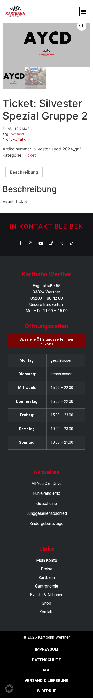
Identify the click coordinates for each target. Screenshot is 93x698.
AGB (47, 670)
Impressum (46, 649)
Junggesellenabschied (46, 513)
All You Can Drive (47, 483)
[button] (83, 11)
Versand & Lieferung (47, 680)
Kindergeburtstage (46, 523)
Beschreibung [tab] (24, 172)
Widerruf (46, 691)
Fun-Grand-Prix (46, 493)
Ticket (30, 155)
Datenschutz (46, 659)
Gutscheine (46, 503)
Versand (17, 134)
